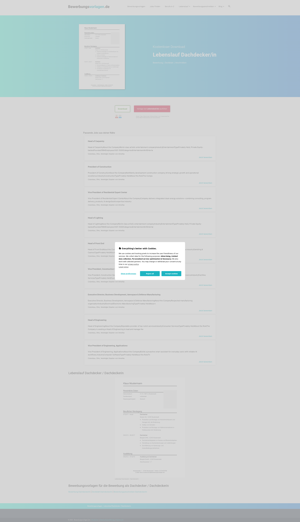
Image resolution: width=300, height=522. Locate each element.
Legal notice (123, 267)
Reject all (150, 274)
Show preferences (128, 274)
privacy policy (133, 264)
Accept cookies (171, 274)
